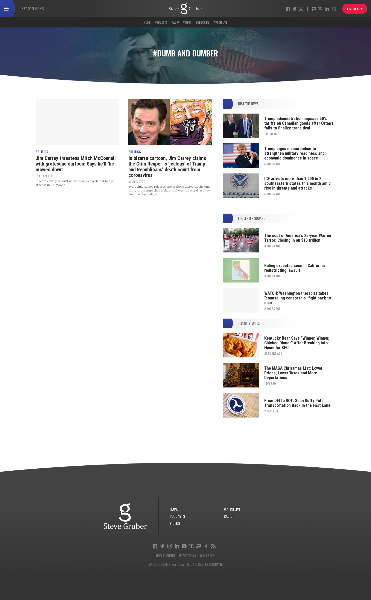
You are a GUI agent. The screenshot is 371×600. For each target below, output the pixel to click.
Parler (314, 9)
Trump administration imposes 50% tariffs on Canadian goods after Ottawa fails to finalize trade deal (299, 123)
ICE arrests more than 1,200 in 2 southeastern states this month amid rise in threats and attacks (297, 183)
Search (334, 9)
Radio (175, 22)
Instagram (301, 9)
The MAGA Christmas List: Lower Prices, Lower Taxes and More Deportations (293, 373)
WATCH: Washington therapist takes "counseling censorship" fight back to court (297, 298)
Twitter (294, 9)
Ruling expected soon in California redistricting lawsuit (294, 268)
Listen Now (355, 8)
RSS (213, 546)
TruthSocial (320, 9)
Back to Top (207, 555)
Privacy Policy (187, 555)
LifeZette (45, 175)
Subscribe (202, 22)
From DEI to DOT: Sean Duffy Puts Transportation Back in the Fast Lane (297, 403)
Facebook (288, 9)
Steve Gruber (125, 516)
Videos (187, 22)
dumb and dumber (185, 8)
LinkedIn (327, 9)
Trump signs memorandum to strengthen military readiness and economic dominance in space (294, 153)
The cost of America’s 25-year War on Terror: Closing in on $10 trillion (297, 238)
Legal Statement (165, 555)
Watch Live (220, 22)
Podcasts (161, 22)
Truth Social (191, 546)
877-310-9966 (32, 8)
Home (147, 22)
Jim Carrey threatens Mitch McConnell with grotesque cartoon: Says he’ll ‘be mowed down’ (76, 164)
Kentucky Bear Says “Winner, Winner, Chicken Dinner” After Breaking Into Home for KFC (296, 343)
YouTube (184, 546)
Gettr (307, 9)
